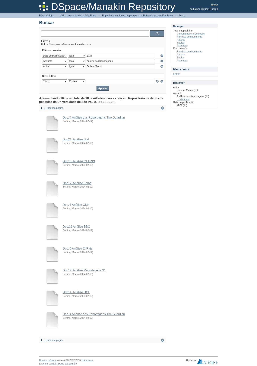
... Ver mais (183, 99)
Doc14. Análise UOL (76, 292)
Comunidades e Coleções (191, 33)
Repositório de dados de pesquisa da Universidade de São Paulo (137, 15)
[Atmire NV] (207, 362)
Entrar (214, 4)
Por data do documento (189, 36)
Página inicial (46, 15)
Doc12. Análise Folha (77, 183)
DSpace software (48, 360)
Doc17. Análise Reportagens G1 (84, 270)
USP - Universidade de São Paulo (77, 15)
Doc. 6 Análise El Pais (77, 248)
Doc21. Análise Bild (76, 139)
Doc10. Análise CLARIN (79, 161)
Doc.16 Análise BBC (76, 226)
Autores (181, 39)
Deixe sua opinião (67, 363)
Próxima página (54, 107)
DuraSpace (88, 360)
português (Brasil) (199, 9)
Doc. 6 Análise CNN (76, 204)
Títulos (180, 42)
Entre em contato (47, 363)
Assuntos (182, 45)
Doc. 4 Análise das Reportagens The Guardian (94, 117)
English (214, 9)
